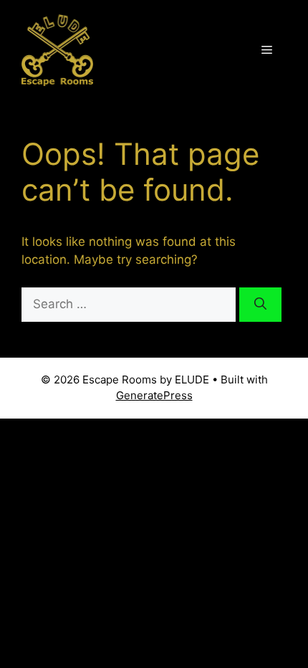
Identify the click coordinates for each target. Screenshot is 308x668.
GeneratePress (154, 395)
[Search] (260, 304)
